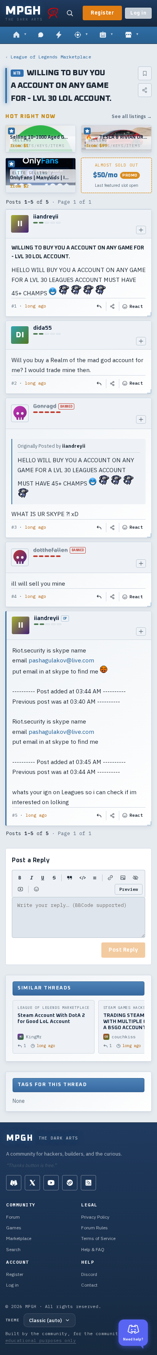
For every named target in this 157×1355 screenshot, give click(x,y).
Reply (99, 306)
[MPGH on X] (32, 1182)
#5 (15, 815)
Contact (89, 1285)
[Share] (145, 90)
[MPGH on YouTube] (51, 1182)
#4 (14, 596)
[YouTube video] (20, 889)
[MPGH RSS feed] (88, 1182)
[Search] (70, 13)
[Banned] (20, 413)
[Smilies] (36, 889)
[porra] (52, 12)
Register (102, 13)
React (136, 306)
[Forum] (20, 35)
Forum (13, 1217)
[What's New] (58, 35)
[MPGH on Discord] (13, 1182)
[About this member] (141, 230)
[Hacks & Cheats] (81, 35)
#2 (14, 383)
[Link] (110, 878)
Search (13, 1249)
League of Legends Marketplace (50, 57)
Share (112, 306)
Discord (89, 1274)
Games (13, 1227)
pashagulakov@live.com (61, 660)
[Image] (123, 878)
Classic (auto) (45, 1320)
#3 (14, 527)
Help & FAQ (92, 1249)
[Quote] (69, 878)
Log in (138, 13)
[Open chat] (40, 35)
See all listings (132, 116)
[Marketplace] (132, 35)
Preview (128, 889)
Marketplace (18, 1238)
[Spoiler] (135, 878)
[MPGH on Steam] (69, 1182)
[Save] (145, 73)
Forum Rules (94, 1227)
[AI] (106, 35)
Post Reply (123, 950)
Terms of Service (98, 1238)
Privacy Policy (95, 1217)
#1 (14, 306)
